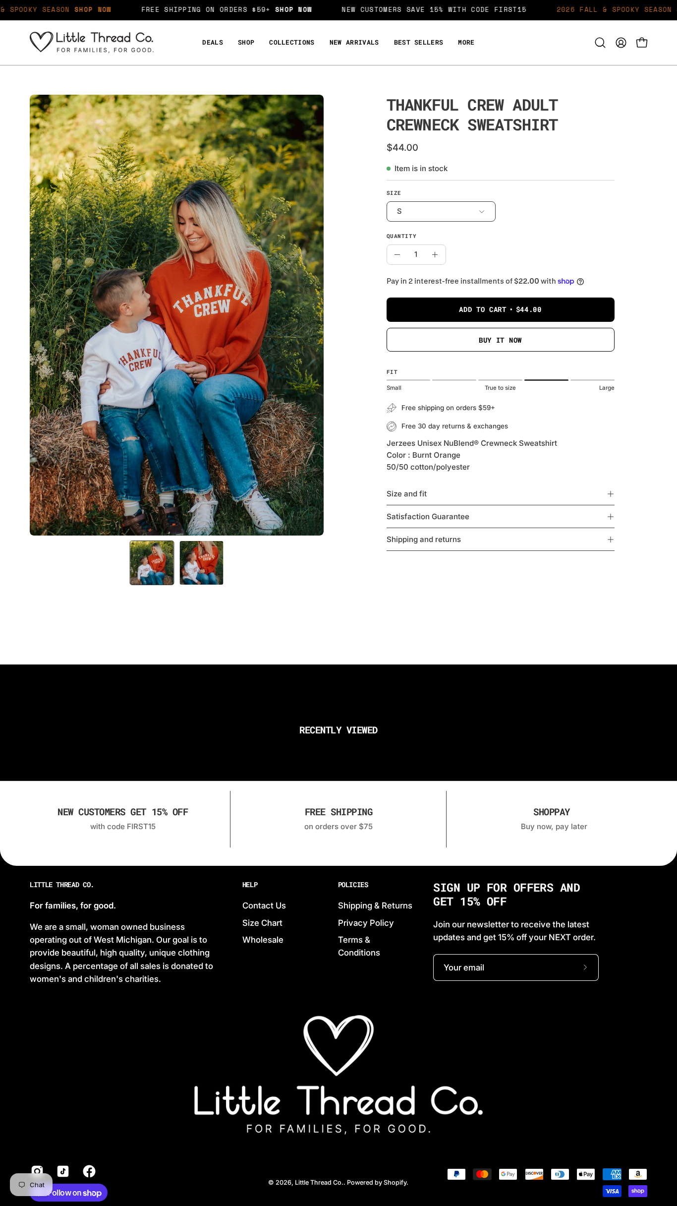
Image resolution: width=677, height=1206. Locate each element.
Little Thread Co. (62, 884)
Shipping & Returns (375, 905)
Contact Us (264, 905)
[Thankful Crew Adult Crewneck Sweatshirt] (152, 563)
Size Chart (262, 922)
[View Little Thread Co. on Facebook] (88, 1171)
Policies (353, 884)
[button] (466, 42)
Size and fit (407, 493)
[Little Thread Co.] (92, 43)
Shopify (395, 1182)
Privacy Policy (366, 922)
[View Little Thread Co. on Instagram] (36, 1171)
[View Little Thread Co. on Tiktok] (62, 1171)
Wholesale (262, 940)
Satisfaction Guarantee (428, 516)
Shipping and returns (424, 539)
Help (250, 884)
